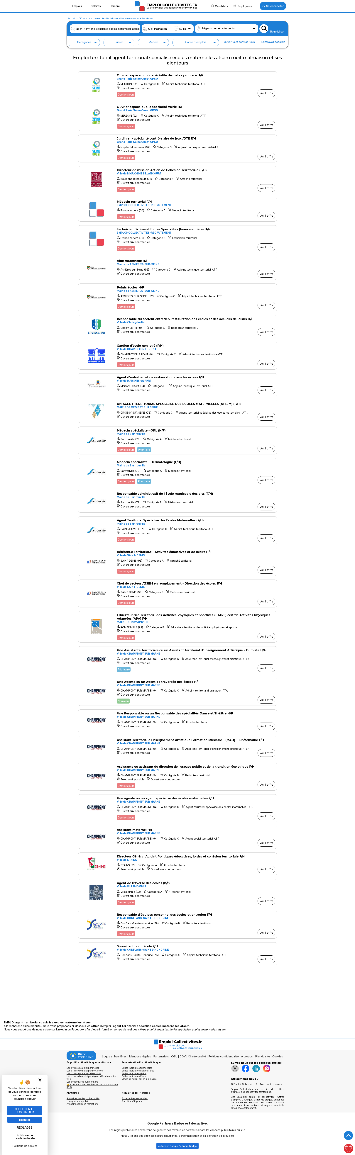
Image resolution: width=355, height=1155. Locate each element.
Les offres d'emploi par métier (83, 1067)
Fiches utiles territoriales (135, 1098)
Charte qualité (197, 1056)
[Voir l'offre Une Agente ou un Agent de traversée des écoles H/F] (177, 692)
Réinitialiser (277, 31)
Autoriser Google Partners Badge (177, 1145)
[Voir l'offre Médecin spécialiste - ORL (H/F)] (177, 440)
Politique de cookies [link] (25, 1145)
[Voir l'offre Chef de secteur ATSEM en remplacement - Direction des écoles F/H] (177, 593)
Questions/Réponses (133, 1101)
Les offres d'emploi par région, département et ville (91, 1077)
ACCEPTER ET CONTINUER (24, 1110)
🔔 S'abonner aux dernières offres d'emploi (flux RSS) (92, 1086)
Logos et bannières (114, 1056)
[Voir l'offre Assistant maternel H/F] (177, 837)
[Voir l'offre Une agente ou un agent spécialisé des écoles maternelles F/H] (177, 808)
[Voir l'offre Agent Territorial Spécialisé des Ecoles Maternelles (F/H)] (177, 530)
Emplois (77, 6)
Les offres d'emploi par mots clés (85, 1070)
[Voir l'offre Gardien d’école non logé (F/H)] (177, 355)
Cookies (277, 1056)
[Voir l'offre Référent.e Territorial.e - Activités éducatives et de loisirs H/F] (177, 562)
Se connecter (275, 6)
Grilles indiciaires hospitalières (138, 1070)
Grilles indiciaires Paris (134, 1076)
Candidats (221, 6)
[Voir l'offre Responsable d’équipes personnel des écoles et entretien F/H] (177, 924)
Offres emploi (85, 18)
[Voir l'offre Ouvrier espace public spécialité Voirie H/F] (177, 117)
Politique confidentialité (223, 1056)
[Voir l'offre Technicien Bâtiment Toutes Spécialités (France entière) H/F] (177, 239)
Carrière (115, 6)
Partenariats (161, 1056)
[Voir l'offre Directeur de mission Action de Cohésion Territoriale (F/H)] (177, 180)
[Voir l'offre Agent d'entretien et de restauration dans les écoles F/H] (177, 384)
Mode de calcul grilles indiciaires (139, 1079)
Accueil (71, 18)
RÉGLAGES (25, 1127)
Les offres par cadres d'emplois (84, 1073)
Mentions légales (140, 1056)
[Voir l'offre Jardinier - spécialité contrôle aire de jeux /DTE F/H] (177, 148)
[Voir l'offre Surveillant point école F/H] (177, 953)
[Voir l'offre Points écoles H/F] (177, 297)
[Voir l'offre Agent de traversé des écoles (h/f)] (177, 893)
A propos (247, 1056)
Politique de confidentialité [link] (25, 1136)
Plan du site (262, 1056)
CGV (183, 1056)
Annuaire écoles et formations (83, 1104)
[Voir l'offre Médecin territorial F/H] (177, 209)
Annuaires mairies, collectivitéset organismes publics (83, 1100)
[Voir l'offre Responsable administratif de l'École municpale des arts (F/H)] (177, 501)
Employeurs (244, 6)
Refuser (24, 1120)
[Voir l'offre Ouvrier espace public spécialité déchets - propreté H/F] (177, 85)
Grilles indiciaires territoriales (137, 1067)
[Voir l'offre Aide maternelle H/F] (177, 268)
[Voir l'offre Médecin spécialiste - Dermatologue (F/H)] (177, 472)
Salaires (96, 6)
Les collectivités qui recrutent (82, 1081)
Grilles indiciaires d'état (134, 1073)
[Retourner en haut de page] (348, 1135)
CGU (174, 1056)
